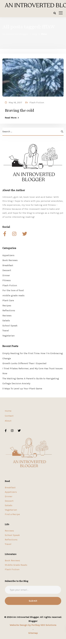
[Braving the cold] (33, 76)
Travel (5, 330)
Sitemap (33, 633)
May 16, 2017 (15, 102)
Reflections (8, 310)
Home (8, 410)
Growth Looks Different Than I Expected (24, 363)
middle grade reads (13, 295)
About (8, 420)
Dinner (6, 275)
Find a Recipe (12, 514)
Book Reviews (10, 260)
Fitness (6, 280)
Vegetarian (8, 335)
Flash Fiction (36, 102)
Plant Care (8, 300)
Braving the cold (19, 110)
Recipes (6, 305)
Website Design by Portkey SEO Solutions (33, 625)
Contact (9, 415)
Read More (10, 117)
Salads (6, 320)
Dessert (6, 270)
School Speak (9, 325)
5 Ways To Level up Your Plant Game (22, 388)
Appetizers (8, 255)
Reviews (7, 315)
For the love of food (13, 290)
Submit (33, 600)
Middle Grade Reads (16, 564)
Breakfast (7, 265)
